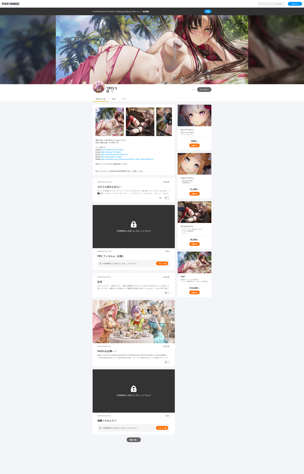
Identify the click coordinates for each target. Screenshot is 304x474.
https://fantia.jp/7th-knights (111, 152)
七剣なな (112, 88)
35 (168, 362)
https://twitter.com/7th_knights (112, 149)
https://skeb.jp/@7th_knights (111, 157)
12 (168, 198)
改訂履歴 (146, 11)
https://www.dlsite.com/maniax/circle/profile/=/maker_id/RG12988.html (127, 159)
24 (168, 293)
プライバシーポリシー (124, 11)
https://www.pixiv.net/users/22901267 (114, 154)
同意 (207, 11)
